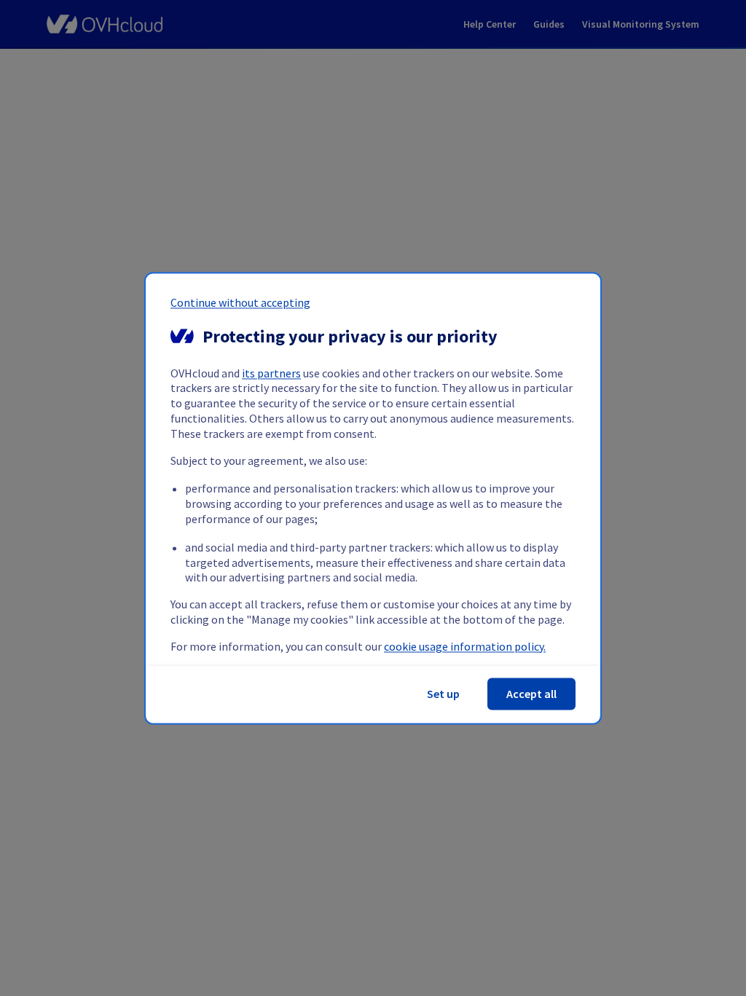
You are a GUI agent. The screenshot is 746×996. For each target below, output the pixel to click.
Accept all (531, 693)
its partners (271, 373)
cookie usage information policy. (465, 646)
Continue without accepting (240, 302)
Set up (443, 693)
